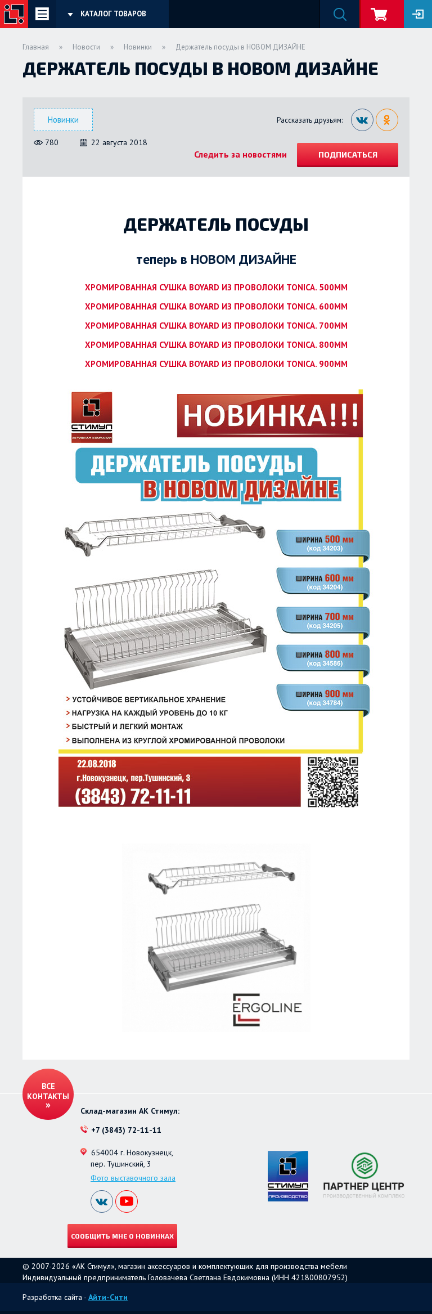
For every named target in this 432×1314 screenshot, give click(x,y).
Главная (35, 47)
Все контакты (48, 1091)
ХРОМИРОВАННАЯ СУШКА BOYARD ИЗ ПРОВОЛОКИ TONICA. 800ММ (216, 344)
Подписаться (347, 154)
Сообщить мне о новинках (122, 1236)
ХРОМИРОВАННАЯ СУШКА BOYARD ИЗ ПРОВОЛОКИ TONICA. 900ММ (216, 363)
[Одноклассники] (387, 120)
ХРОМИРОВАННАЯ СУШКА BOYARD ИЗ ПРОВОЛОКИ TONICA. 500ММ (216, 287)
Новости (86, 47)
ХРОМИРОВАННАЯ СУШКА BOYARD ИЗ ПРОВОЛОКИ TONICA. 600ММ (216, 306)
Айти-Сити (108, 1297)
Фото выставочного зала (133, 1178)
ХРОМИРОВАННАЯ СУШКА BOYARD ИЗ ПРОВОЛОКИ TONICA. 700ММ (216, 325)
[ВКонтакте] (362, 120)
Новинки (138, 47)
